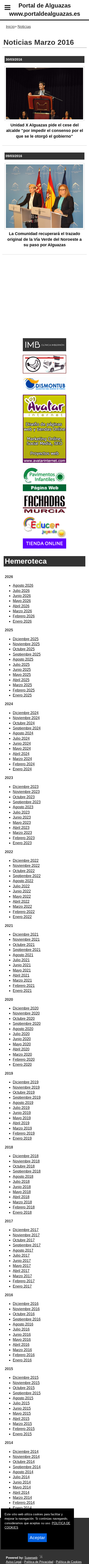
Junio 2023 (22, 817)
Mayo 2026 (22, 601)
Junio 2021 (22, 965)
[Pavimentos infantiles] (44, 490)
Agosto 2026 (23, 585)
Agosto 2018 (23, 1176)
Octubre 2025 (24, 649)
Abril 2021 (21, 975)
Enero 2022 (22, 917)
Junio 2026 (22, 596)
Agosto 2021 (23, 955)
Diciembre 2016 (26, 1304)
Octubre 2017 (24, 1240)
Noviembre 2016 (26, 1309)
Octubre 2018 (24, 1166)
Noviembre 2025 (26, 644)
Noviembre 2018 (26, 1161)
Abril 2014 (21, 1492)
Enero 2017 (22, 1286)
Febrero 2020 (24, 1059)
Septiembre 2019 (27, 1097)
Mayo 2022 (22, 896)
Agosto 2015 (23, 1398)
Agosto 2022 (23, 881)
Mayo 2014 (22, 1487)
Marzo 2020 (22, 1054)
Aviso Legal (13, 1562)
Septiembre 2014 (27, 1467)
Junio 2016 (22, 1334)
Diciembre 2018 (26, 1156)
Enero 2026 (22, 621)
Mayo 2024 (22, 748)
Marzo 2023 (22, 833)
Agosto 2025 (23, 659)
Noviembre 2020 (26, 1013)
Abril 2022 (21, 901)
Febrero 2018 (24, 1207)
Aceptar (37, 1537)
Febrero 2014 (24, 1503)
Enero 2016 (22, 1360)
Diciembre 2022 (26, 860)
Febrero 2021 (24, 986)
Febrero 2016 (24, 1355)
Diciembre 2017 (26, 1230)
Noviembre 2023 (26, 792)
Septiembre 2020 (27, 1024)
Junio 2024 (22, 743)
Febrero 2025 (24, 690)
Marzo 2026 (22, 611)
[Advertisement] (37, 303)
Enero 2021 (22, 991)
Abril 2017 (21, 1271)
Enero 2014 (22, 1508)
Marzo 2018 (22, 1202)
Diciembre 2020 (26, 1008)
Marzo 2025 (22, 685)
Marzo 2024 (22, 759)
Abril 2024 (21, 754)
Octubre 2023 (24, 797)
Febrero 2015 (24, 1429)
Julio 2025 (21, 665)
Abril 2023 (21, 828)
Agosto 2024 (23, 733)
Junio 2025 (22, 670)
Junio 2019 (22, 1113)
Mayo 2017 (22, 1266)
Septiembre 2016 (27, 1319)
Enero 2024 (22, 769)
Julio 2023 (21, 812)
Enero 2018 (22, 1212)
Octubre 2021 (24, 945)
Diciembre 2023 (26, 787)
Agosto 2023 (23, 807)
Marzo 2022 (22, 906)
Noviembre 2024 (26, 718)
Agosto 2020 (23, 1029)
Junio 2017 (22, 1261)
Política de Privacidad (38, 1562)
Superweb (30, 1557)
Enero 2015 (22, 1434)
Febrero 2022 (24, 912)
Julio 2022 (21, 886)
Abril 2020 (21, 1049)
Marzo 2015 (22, 1424)
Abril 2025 (21, 680)
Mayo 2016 (22, 1340)
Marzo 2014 (22, 1498)
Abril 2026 (21, 606)
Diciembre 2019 (26, 1082)
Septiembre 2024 (27, 728)
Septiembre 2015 (27, 1393)
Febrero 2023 (24, 838)
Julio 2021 (21, 960)
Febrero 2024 (24, 764)
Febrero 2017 (24, 1281)
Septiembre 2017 (27, 1245)
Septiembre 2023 (27, 802)
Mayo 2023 (22, 823)
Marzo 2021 (22, 980)
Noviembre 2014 (26, 1457)
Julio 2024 (21, 738)
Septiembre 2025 (27, 654)
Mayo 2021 (22, 970)
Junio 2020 (22, 1039)
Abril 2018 (21, 1197)
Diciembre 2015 (26, 1377)
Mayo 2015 (22, 1413)
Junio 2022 (22, 891)
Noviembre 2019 (26, 1087)
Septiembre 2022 (27, 876)
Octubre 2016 (24, 1314)
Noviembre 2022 (26, 866)
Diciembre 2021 (26, 934)
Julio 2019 (21, 1108)
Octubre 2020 (24, 1018)
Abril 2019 (21, 1123)
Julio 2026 (21, 591)
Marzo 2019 (22, 1128)
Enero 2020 (22, 1064)
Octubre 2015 (24, 1388)
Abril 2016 (21, 1345)
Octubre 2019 (24, 1092)
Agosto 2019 (23, 1103)
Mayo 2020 (22, 1044)
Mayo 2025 (22, 675)
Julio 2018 (21, 1182)
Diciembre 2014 (26, 1452)
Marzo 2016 (22, 1350)
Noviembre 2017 (26, 1235)
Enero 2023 (22, 843)
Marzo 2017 (22, 1276)
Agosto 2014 (23, 1472)
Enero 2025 (22, 695)
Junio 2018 (22, 1187)
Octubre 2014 (24, 1462)
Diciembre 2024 (26, 713)
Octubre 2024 (24, 723)
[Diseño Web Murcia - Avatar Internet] (40, 1557)
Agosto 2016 (23, 1324)
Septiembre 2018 (27, 1171)
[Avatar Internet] (44, 461)
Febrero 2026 (24, 616)
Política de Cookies (69, 1562)
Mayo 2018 (22, 1192)
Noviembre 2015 (26, 1383)
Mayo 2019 (22, 1118)
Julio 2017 (21, 1255)
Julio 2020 (21, 1034)
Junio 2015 (22, 1408)
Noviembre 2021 (26, 939)
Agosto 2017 (23, 1250)
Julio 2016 (21, 1329)
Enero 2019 (22, 1138)
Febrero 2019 (24, 1133)
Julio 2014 (21, 1477)
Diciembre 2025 (26, 639)
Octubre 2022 (24, 871)
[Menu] (3, 8)
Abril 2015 (21, 1419)
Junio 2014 (22, 1482)
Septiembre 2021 (27, 950)
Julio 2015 (21, 1403)
